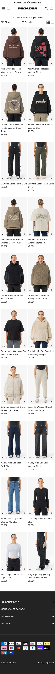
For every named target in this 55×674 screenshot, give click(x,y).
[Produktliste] (52, 22)
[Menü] (3, 8)
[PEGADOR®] (27, 8)
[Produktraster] (48, 22)
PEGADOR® (11, 663)
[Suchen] (9, 8)
